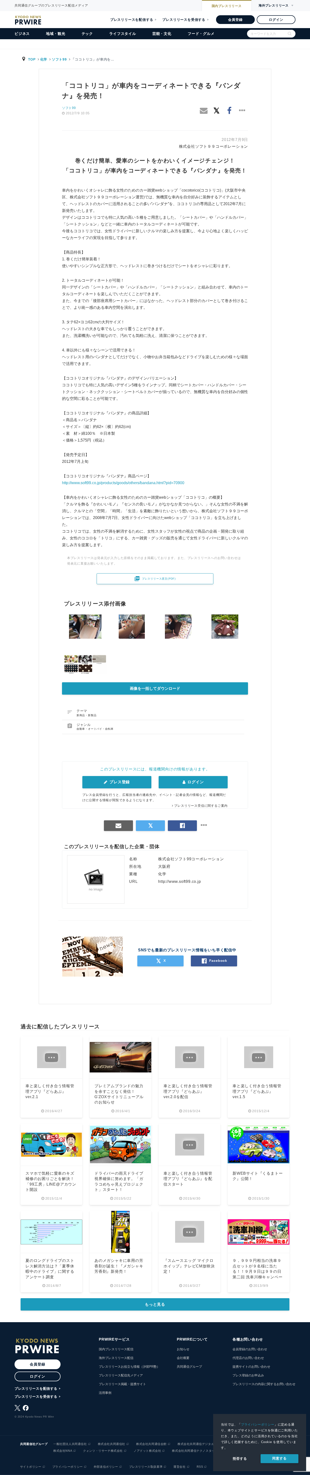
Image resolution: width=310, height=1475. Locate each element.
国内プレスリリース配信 (116, 1349)
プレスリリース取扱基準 (146, 1466)
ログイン (276, 20)
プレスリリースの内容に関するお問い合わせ (263, 1384)
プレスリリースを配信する (131, 20)
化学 (43, 59)
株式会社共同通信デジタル (196, 1444)
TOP (32, 59)
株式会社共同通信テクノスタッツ (195, 1450)
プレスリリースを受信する (183, 20)
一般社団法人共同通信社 (70, 1444)
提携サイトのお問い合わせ (251, 1366)
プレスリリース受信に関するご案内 (201, 805)
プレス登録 (119, 782)
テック (87, 33)
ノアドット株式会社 (147, 1450)
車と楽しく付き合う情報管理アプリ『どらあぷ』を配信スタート (187, 1178)
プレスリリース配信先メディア (121, 1375)
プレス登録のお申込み (248, 1375)
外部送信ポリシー (106, 1466)
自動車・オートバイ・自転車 (95, 728)
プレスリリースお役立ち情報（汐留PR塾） (129, 1366)
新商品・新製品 (87, 715)
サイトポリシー (30, 1466)
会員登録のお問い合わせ (249, 1349)
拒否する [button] (240, 1458)
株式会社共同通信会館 (151, 1444)
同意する (279, 1458)
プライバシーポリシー (257, 1424)
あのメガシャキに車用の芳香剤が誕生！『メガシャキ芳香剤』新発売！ (118, 1265)
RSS (200, 1466)
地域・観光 (55, 33)
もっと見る (155, 1304)
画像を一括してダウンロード (155, 688)
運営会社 (179, 1466)
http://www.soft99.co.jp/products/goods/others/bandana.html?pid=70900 (123, 483)
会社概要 (183, 1358)
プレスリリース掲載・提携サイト (122, 1384)
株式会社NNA (62, 1450)
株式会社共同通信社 (111, 1444)
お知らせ (183, 1349)
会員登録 (235, 20)
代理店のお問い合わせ (248, 1358)
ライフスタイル (122, 33)
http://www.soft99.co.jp (179, 881)
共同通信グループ (189, 1366)
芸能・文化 (161, 33)
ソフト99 (59, 59)
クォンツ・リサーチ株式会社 (103, 1450)
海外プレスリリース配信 (116, 1358)
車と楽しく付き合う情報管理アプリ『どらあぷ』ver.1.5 (256, 1091)
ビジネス (22, 33)
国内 (227, 6)
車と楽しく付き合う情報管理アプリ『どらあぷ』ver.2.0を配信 (187, 1091)
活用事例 (105, 1393)
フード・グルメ (201, 33)
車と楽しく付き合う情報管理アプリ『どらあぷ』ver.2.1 (49, 1091)
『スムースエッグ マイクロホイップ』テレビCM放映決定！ (189, 1265)
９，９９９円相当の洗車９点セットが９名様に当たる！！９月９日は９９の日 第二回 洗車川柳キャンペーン (257, 1271)
